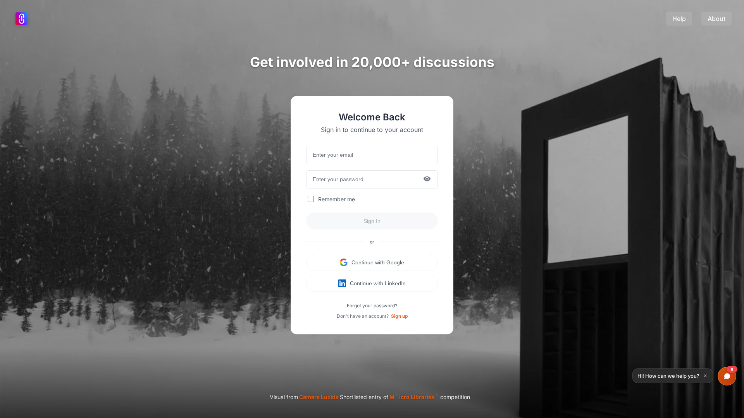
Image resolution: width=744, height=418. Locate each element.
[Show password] (427, 179)
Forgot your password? (372, 305)
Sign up (399, 316)
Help (679, 18)
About (716, 18)
